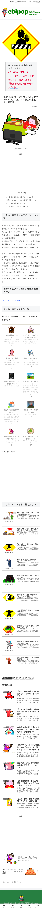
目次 (18, 193)
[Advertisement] (21, 171)
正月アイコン (8, 678)
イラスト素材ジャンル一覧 (16, 203)
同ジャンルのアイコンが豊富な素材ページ (21, 200)
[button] (38, 513)
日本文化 (30, 678)
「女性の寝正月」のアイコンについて (20, 197)
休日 (17, 678)
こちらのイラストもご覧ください (18, 206)
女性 (23, 678)
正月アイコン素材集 (10, 301)
